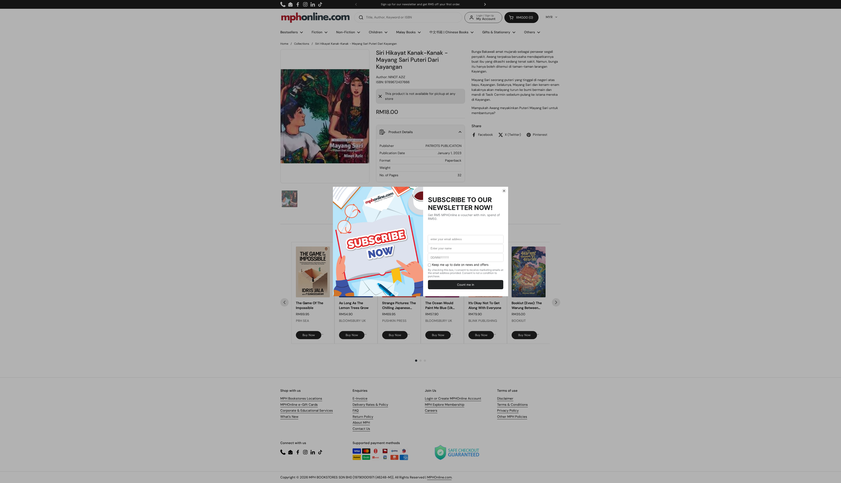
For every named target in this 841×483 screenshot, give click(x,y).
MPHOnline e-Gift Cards (299, 404)
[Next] (556, 302)
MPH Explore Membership (444, 404)
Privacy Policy (508, 410)
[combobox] (408, 17)
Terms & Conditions (512, 404)
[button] (521, 17)
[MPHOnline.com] (315, 17)
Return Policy (363, 416)
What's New (289, 416)
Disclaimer (505, 398)
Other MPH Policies (512, 416)
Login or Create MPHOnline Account (453, 398)
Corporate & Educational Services (306, 410)
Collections (301, 44)
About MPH (361, 422)
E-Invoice (360, 398)
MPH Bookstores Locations (301, 398)
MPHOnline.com (439, 477)
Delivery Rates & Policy (370, 404)
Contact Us (361, 429)
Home (284, 44)
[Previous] (284, 302)
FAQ (356, 410)
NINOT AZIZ (396, 77)
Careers (431, 410)
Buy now (308, 335)
